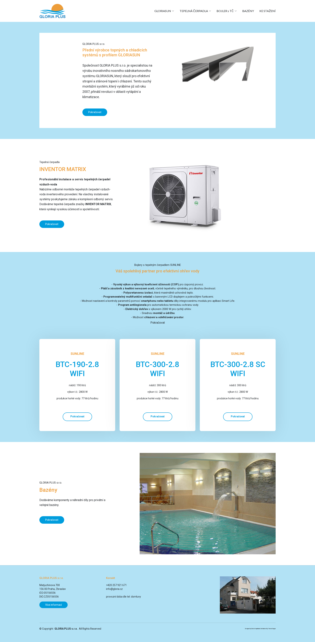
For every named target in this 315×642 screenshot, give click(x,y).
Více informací (53, 604)
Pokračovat (94, 112)
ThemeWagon (272, 628)
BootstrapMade (256, 628)
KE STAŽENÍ (267, 11)
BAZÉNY (248, 11)
